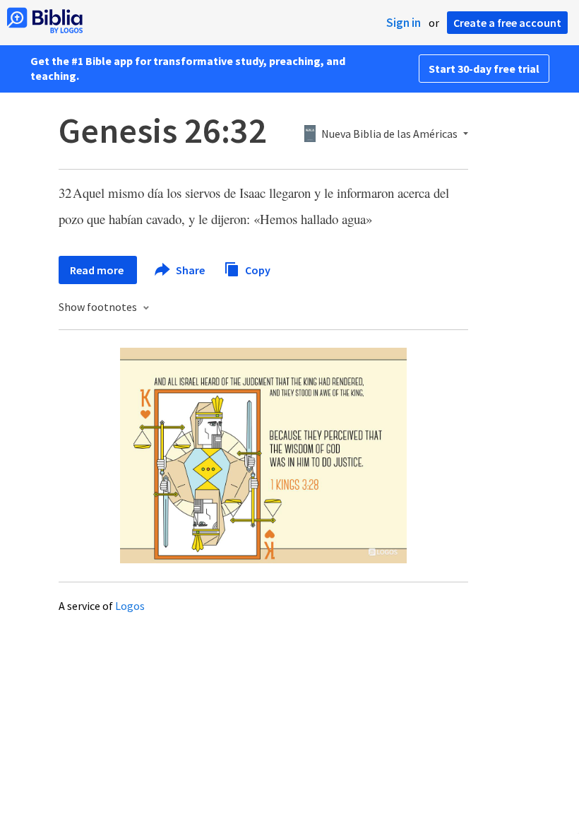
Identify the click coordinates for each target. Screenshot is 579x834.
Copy (256, 269)
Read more (98, 270)
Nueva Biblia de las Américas (389, 134)
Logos (130, 606)
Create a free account (507, 23)
